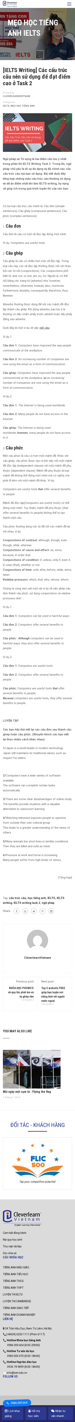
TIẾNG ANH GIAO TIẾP (16, 1308)
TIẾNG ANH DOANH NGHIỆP (19, 1314)
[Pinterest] (42, 911)
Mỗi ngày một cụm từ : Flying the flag (27, 1092)
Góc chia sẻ (9, 1253)
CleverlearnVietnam (16, 96)
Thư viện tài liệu (12, 1246)
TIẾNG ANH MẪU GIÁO (16, 1267)
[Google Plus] (25, 911)
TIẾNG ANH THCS (13, 1281)
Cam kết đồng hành (14, 1232)
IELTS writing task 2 (27, 903)
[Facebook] (16, 911)
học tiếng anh (37, 898)
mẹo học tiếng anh (23, 106)
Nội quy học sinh (12, 1239)
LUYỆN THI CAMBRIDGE (17, 1301)
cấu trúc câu (17, 898)
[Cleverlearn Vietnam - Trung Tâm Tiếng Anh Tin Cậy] (10, 4)
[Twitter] (34, 911)
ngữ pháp (48, 903)
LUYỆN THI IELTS (13, 1294)
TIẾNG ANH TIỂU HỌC (15, 1274)
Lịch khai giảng (12, 1413)
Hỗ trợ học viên (34, 1413)
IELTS (6, 106)
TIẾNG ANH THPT (13, 1287)
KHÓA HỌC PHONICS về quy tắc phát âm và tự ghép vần (21, 992)
